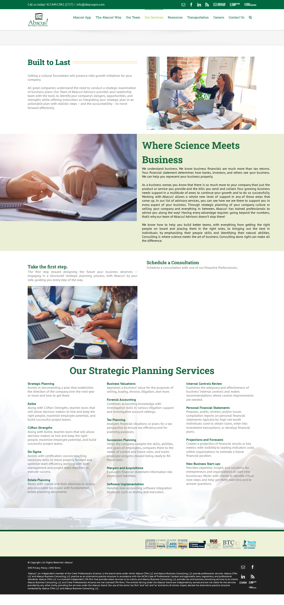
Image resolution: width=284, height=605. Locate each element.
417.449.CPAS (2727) (59, 4)
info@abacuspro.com (91, 4)
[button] (250, 16)
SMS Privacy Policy (37, 567)
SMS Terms (55, 567)
